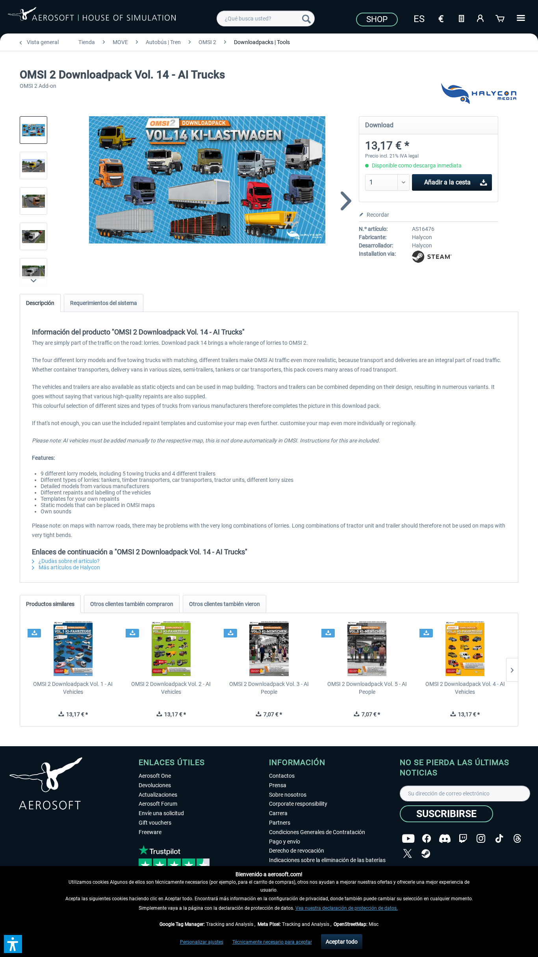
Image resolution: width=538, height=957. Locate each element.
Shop (377, 19)
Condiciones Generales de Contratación (317, 832)
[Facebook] (426, 839)
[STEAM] (425, 854)
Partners (279, 822)
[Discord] (445, 839)
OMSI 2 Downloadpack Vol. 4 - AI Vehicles (465, 688)
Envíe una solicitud (161, 813)
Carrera (278, 813)
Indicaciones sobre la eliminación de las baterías (327, 860)
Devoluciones (155, 785)
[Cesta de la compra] (500, 18)
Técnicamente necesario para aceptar (272, 942)
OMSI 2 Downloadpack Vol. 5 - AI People (367, 688)
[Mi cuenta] (481, 18)
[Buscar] (306, 18)
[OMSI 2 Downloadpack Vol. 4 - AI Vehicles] (465, 648)
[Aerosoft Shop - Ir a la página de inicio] (92, 17)
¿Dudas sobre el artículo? (68, 561)
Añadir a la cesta (447, 182)
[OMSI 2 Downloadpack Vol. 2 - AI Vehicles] (171, 648)
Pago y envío (284, 841)
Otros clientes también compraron (131, 604)
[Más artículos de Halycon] (478, 94)
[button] (13, 944)
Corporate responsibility (298, 804)
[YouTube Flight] (408, 839)
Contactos (282, 776)
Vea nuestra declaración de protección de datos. (346, 908)
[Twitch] (463, 839)
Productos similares (50, 604)
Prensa (277, 785)
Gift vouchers (155, 822)
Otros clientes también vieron (224, 604)
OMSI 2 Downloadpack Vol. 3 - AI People (269, 688)
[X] (407, 854)
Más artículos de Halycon (68, 567)
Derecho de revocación (296, 850)
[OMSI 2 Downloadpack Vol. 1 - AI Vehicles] (73, 648)
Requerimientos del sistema (103, 303)
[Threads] (517, 839)
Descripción (40, 303)
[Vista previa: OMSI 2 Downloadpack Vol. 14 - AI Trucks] (33, 130)
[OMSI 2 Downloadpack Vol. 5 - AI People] (367, 648)
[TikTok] (499, 839)
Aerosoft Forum (158, 804)
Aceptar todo (342, 941)
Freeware (150, 832)
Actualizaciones (158, 795)
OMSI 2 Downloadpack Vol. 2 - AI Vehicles (171, 688)
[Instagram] (481, 839)
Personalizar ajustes (201, 942)
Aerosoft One (155, 776)
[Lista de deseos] (461, 18)
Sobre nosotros (287, 795)
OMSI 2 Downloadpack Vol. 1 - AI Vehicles (73, 688)
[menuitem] (266, 18)
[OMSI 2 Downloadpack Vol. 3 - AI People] (269, 648)
